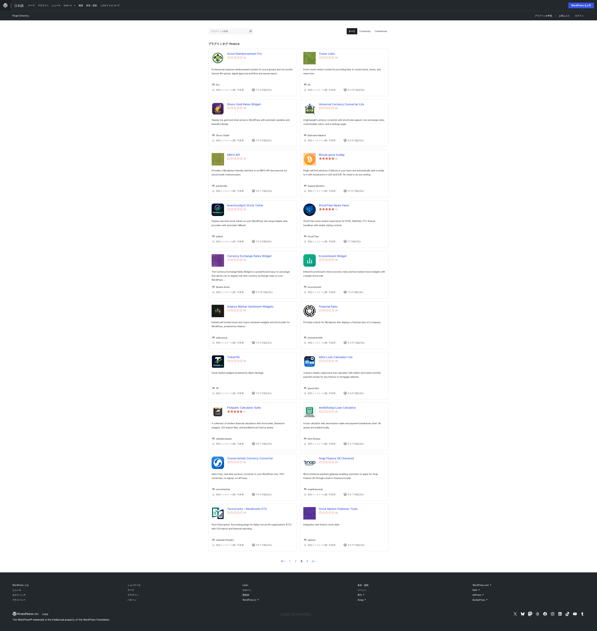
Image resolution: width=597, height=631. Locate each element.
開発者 (246, 595)
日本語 (45, 614)
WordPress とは (20, 585)
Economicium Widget (333, 256)
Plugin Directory (20, 15)
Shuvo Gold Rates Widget (244, 104)
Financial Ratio (328, 306)
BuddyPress (480, 600)
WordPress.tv (251, 600)
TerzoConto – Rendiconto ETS (247, 508)
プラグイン (132, 595)
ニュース (16, 590)
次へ (314, 561)
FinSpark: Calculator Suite (244, 407)
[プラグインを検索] (250, 31)
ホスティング (18, 595)
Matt (476, 590)
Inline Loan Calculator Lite (336, 357)
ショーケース (134, 585)
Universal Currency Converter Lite (341, 104)
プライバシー (18, 600)
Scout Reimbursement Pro (244, 53)
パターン (131, 600)
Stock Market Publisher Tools (338, 508)
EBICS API (233, 154)
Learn (245, 585)
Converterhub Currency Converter (250, 458)
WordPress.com (482, 585)
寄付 (361, 595)
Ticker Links (327, 53)
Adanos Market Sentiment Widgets (250, 306)
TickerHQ (233, 357)
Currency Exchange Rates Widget (249, 256)
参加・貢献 (363, 585)
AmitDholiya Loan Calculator (337, 407)
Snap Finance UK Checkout (336, 458)
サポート (247, 590)
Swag (362, 600)
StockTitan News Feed (334, 205)
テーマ (130, 590)
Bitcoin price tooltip (332, 154)
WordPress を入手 (581, 5)
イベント (362, 590)
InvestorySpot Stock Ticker (245, 205)
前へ (283, 561)
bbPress (478, 595)
